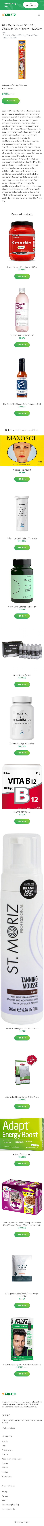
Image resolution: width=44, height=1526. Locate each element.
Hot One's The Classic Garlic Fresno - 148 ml (22, 404)
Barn (4, 1446)
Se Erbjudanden (31, 5)
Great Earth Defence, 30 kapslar (22, 607)
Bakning (5, 1441)
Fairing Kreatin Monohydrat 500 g (22, 267)
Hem (4, 33)
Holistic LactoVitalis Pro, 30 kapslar (22, 538)
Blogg (4, 1491)
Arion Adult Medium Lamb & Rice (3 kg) (22, 1097)
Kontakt (5, 1496)
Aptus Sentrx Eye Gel (22, 675)
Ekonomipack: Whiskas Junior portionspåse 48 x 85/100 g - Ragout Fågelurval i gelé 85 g (22, 1224)
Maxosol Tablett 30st (22, 470)
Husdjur (5, 1463)
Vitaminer (23, 85)
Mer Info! (11, 101)
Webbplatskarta (8, 1509)
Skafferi (5, 1467)
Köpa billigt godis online (11, 1459)
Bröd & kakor (7, 1450)
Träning (15, 85)
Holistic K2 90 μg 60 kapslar (22, 744)
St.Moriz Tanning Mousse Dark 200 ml (22, 1028)
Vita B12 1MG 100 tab (22, 812)
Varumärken (7, 1476)
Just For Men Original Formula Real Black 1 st (22, 1364)
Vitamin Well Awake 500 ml (22, 335)
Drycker (5, 1454)
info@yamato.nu (8, 1428)
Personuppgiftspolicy (10, 1505)
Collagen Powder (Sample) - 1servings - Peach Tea (22, 1295)
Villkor (4, 1500)
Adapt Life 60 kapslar (22, 1154)
